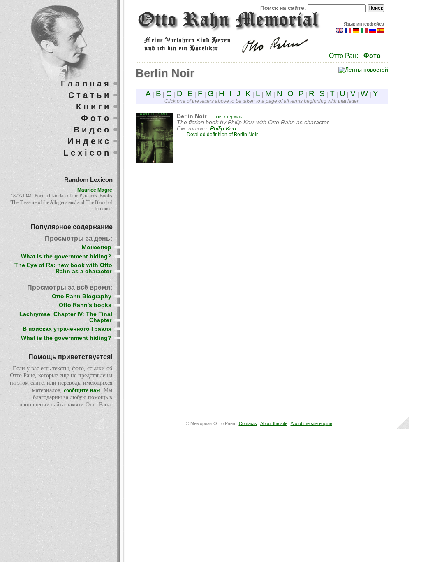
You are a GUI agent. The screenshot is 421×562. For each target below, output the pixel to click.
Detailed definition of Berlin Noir (222, 134)
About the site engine (311, 423)
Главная (86, 83)
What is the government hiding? (66, 256)
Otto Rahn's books (85, 305)
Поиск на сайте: (284, 8)
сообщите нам (82, 390)
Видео (92, 129)
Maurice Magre (94, 190)
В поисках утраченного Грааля (67, 329)
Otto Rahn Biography (81, 296)
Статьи (89, 95)
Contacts (248, 423)
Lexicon (87, 152)
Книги (93, 106)
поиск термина (229, 116)
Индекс (89, 141)
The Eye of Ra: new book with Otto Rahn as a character (63, 268)
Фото (372, 55)
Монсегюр (96, 247)
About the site (273, 423)
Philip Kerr (223, 128)
